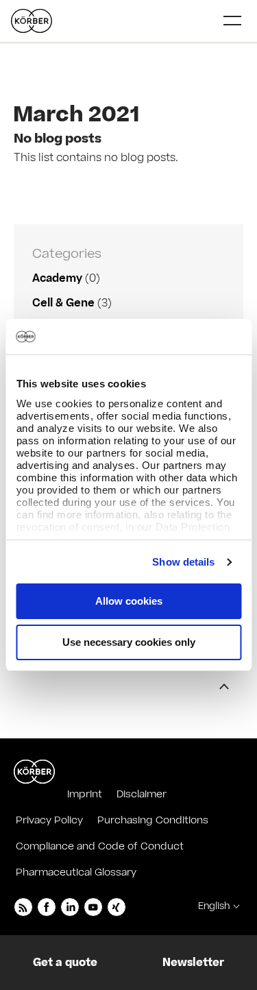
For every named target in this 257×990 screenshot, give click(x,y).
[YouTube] (93, 907)
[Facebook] (46, 907)
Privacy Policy (49, 820)
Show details (183, 562)
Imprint (84, 794)
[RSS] (23, 907)
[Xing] (116, 907)
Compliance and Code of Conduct (100, 846)
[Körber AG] (34, 772)
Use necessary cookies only (128, 642)
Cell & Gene (63, 303)
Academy (57, 278)
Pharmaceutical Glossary (76, 872)
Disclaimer (142, 794)
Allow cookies (128, 601)
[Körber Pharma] (31, 21)
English (214, 906)
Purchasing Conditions (152, 820)
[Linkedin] (69, 907)
